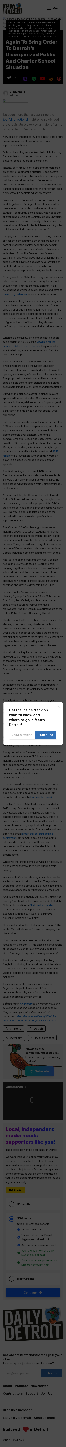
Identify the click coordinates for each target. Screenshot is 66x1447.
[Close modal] (58, 706)
